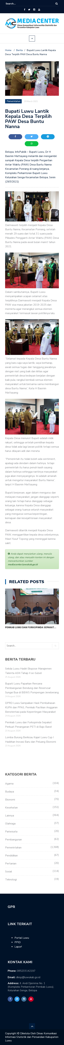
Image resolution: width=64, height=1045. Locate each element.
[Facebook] (24, 9)
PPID (18, 942)
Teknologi (11, 879)
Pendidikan (11, 855)
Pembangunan (13, 839)
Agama (9, 783)
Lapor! (18, 946)
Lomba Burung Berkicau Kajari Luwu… (29, 627)
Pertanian (10, 863)
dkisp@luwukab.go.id (28, 977)
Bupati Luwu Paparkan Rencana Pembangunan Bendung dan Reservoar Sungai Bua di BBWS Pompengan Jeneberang (32, 688)
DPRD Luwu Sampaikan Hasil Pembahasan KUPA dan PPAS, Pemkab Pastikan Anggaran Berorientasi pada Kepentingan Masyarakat (31, 707)
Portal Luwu (22, 938)
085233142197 (26, 971)
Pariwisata (11, 831)
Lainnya (9, 815)
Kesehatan (11, 807)
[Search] (56, 3)
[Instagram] (34, 9)
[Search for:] (16, 3)
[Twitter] (29, 9)
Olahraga (10, 823)
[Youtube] (39, 9)
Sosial (8, 871)
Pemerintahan (13, 847)
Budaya (9, 791)
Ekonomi (10, 799)
